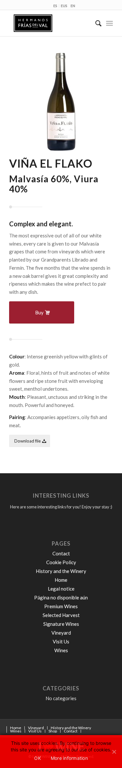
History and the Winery (61, 571)
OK (37, 758)
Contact (61, 553)
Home (61, 580)
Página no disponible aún (61, 597)
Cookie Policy (61, 562)
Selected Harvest (61, 615)
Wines (61, 650)
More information (69, 758)
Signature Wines (61, 624)
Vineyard (61, 633)
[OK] (114, 750)
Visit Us (61, 641)
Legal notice (61, 589)
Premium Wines (61, 606)
